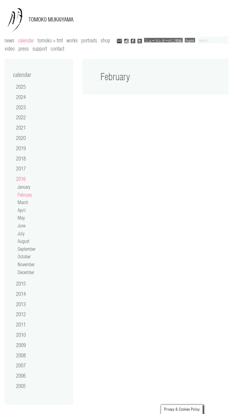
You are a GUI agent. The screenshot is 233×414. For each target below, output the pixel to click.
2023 (21, 107)
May (21, 218)
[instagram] (126, 40)
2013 (21, 304)
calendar (26, 40)
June (21, 226)
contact (57, 48)
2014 (21, 293)
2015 (21, 283)
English (190, 40)
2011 (21, 324)
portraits (89, 40)
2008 (21, 355)
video (10, 48)
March (23, 202)
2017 (21, 168)
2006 (21, 375)
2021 (21, 127)
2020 (21, 137)
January (24, 187)
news (9, 40)
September (26, 249)
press (24, 48)
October (24, 256)
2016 (21, 178)
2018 (21, 158)
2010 (21, 334)
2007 (21, 365)
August (23, 241)
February (25, 195)
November (26, 264)
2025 (21, 86)
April (22, 210)
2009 (21, 345)
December (26, 272)
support (39, 48)
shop (105, 40)
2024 (21, 97)
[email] (119, 40)
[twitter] (139, 40)
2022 (21, 117)
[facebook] (133, 40)
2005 (21, 386)
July (21, 233)
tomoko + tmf (50, 40)
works (72, 40)
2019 (21, 148)
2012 (21, 314)
